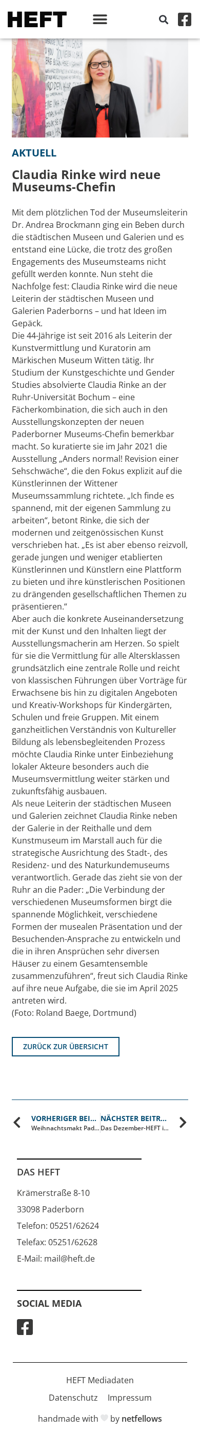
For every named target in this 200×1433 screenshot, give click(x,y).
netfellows (142, 1418)
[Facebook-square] (184, 19)
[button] (100, 19)
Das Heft (38, 1172)
